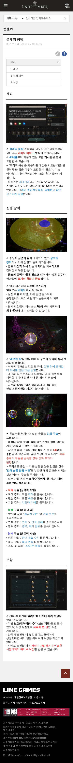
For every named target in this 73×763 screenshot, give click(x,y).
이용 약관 (39, 697)
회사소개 (7, 697)
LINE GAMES (21, 690)
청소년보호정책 (37, 703)
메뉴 (5, 5)
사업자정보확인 (11, 750)
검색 (65, 18)
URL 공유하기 (57, 53)
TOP (65, 673)
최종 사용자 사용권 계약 (15, 703)
